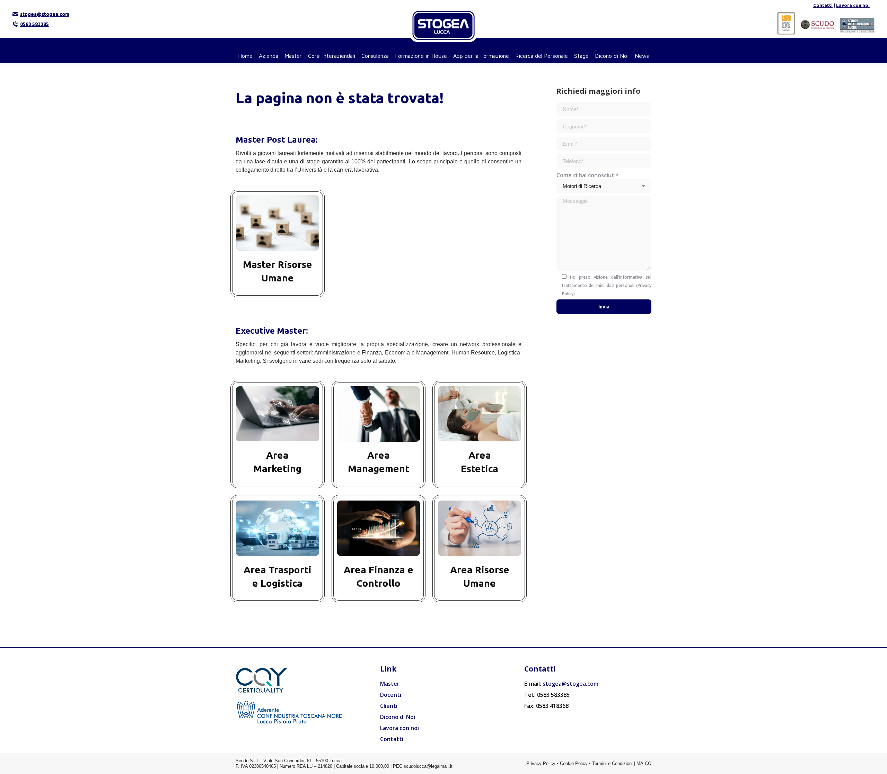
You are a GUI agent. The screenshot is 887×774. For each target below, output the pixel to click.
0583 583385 (34, 24)
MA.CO (643, 763)
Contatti (823, 5)
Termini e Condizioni (612, 763)
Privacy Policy (540, 763)
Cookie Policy (574, 763)
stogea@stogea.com (44, 14)
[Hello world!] (277, 243)
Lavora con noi (853, 5)
